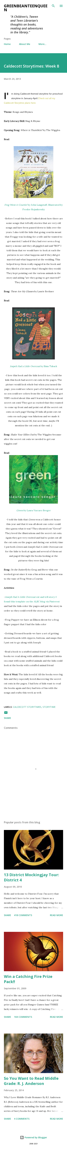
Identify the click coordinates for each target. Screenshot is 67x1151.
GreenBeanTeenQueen (25, 7)
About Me (24, 44)
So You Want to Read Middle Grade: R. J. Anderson (31, 1081)
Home (7, 44)
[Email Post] (6, 713)
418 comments (23, 915)
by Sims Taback (33, 366)
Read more (56, 915)
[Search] (53, 6)
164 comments (23, 1016)
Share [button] (7, 717)
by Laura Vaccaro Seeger (33, 510)
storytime (49, 706)
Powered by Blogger (35, 1137)
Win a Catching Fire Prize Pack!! (28, 979)
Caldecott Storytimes (27, 706)
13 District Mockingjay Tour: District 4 (31, 877)
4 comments (21, 1118)
